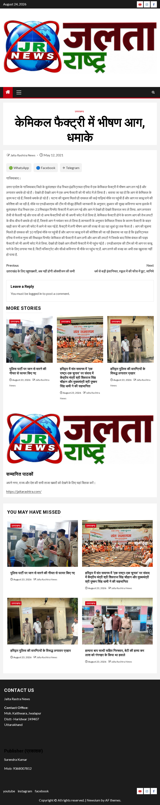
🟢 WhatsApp (19, 168)
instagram (25, 791)
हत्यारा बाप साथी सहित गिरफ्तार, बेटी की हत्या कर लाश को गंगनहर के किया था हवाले (114, 653)
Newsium (93, 800)
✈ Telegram (70, 168)
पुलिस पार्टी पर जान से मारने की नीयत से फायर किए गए (42, 573)
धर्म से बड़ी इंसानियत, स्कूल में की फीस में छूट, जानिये (124, 268)
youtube (9, 791)
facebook (42, 791)
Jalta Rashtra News (23, 155)
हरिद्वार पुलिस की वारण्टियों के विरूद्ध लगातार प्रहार (40, 651)
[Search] (153, 92)
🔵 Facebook (45, 168)
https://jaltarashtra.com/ (23, 491)
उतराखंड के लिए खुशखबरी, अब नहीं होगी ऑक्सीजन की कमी (40, 268)
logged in (35, 293)
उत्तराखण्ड (79, 111)
